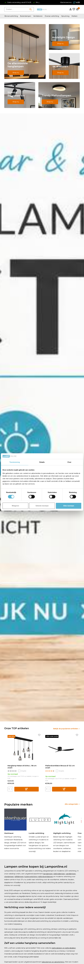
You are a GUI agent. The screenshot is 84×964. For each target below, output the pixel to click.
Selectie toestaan (42, 506)
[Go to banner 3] (64, 66)
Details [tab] (42, 462)
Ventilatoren (38, 16)
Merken (74, 16)
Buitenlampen (25, 16)
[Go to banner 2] (64, 37)
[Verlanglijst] (74, 9)
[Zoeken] (30, 9)
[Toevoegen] (26, 789)
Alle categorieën (71, 804)
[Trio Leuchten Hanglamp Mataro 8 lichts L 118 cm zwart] (23, 749)
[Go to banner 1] (25, 51)
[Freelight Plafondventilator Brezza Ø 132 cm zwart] (60, 749)
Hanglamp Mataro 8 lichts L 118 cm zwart (22, 767)
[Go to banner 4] (19, 95)
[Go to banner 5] (59, 95)
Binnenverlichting (11, 16)
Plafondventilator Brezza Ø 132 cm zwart (60, 767)
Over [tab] (69, 462)
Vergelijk (23, 771)
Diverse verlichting (52, 16)
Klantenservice (66, 2)
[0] (77, 9)
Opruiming (65, 16)
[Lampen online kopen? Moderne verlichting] (42, 9)
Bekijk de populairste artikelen (65, 729)
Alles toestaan (68, 506)
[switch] (32, 496)
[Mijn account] (70, 9)
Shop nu (16, 73)
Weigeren (15, 506)
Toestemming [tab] (14, 462)
